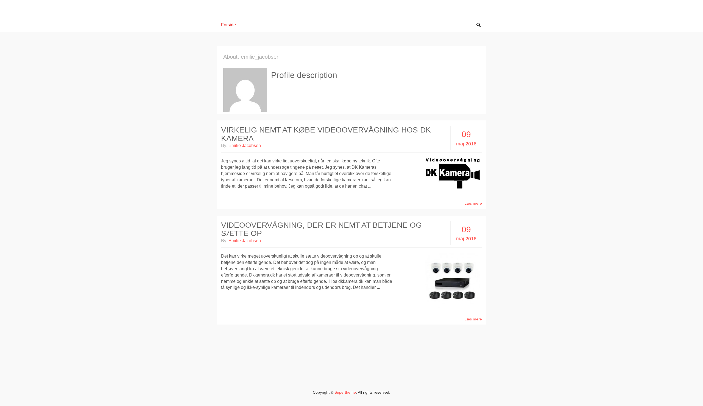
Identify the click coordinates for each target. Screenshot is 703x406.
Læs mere (473, 203)
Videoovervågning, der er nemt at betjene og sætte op (321, 229)
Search (478, 25)
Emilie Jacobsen (244, 145)
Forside (228, 24)
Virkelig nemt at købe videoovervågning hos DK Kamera (326, 134)
